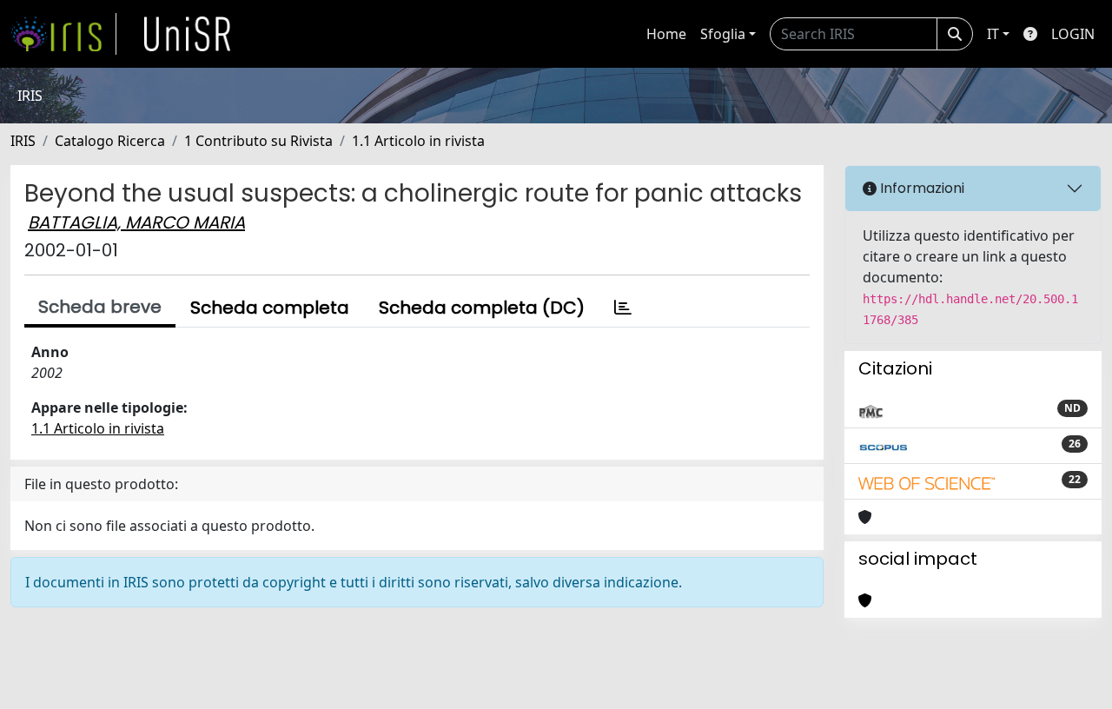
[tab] (622, 307)
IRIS (23, 140)
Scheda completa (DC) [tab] (482, 307)
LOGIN (1073, 33)
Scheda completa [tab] (269, 307)
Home (666, 33)
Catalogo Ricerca (110, 140)
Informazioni (920, 188)
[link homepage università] (187, 34)
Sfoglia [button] (722, 33)
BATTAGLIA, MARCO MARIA (136, 222)
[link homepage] (63, 34)
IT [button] (993, 33)
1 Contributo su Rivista (258, 140)
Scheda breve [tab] (100, 307)
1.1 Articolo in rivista (418, 140)
